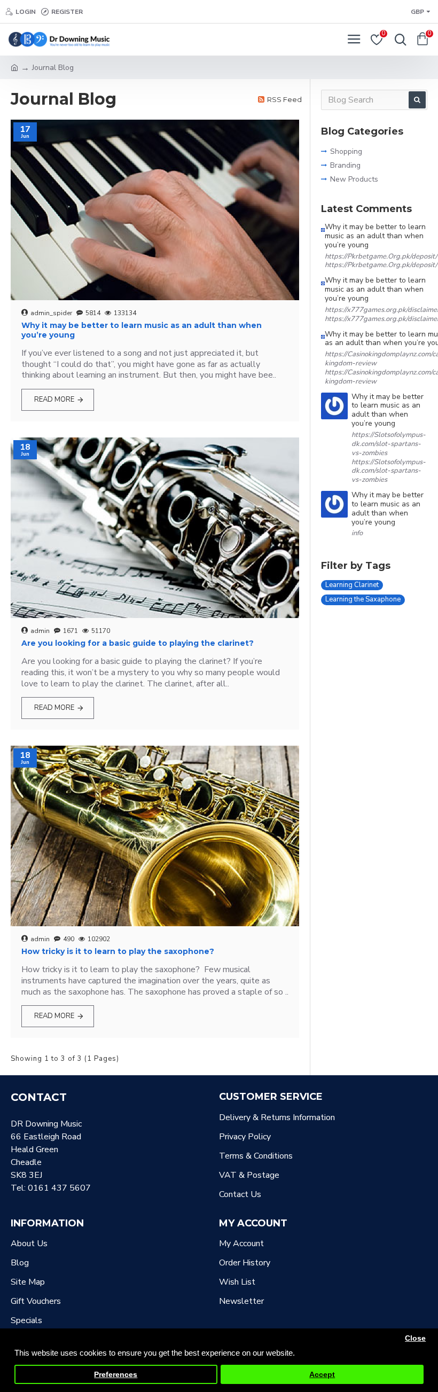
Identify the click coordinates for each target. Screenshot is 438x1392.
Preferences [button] (115, 1375)
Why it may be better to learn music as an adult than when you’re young (141, 330)
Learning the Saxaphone (363, 599)
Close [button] (415, 1338)
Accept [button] (322, 1375)
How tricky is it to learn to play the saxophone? (117, 951)
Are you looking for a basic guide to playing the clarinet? (137, 643)
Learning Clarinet (352, 585)
